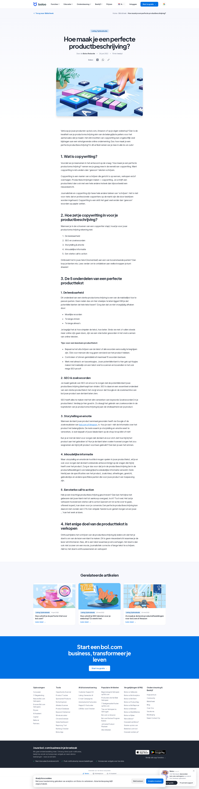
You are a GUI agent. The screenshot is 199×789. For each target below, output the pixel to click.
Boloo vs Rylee (129, 715)
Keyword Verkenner (63, 712)
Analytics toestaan (155, 781)
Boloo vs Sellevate (130, 692)
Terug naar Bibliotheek (44, 13)
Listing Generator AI (86, 695)
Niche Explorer (61, 702)
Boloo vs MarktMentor (132, 712)
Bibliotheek (123, 13)
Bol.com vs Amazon (108, 715)
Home (115, 13)
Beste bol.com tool (130, 729)
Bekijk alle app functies (156, 758)
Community (151, 698)
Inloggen (133, 4)
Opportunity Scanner (63, 692)
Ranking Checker (62, 729)
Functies (54, 4)
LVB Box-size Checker (87, 709)
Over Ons (150, 708)
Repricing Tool (61, 725)
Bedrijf (98, 4)
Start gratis (169, 783)
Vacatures (150, 711)
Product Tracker (62, 695)
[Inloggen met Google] (164, 4)
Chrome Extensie (62, 719)
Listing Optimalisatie (100, 31)
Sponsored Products (63, 699)
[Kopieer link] (108, 60)
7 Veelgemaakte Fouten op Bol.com (110, 704)
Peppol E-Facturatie (86, 705)
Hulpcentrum (151, 695)
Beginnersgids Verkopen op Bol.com (110, 693)
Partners (36, 723)
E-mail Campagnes (85, 699)
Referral (36, 720)
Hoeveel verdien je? (131, 732)
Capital (35, 717)
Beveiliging (151, 715)
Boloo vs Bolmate (130, 709)
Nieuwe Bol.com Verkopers (39, 700)
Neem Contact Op (153, 718)
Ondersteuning (83, 4)
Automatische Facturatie (87, 702)
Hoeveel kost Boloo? (131, 722)
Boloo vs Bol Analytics (132, 695)
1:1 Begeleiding (38, 695)
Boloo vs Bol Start (130, 699)
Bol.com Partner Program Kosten (110, 719)
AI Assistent (37, 713)
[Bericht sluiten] (193, 770)
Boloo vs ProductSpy (131, 702)
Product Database (62, 709)
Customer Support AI (86, 692)
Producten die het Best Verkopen (109, 699)
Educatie (67, 4)
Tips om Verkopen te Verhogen (108, 710)
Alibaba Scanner (62, 705)
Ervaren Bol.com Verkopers (39, 705)
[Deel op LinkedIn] (97, 60)
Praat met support (186, 783)
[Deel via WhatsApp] (103, 60)
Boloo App (59, 732)
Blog (148, 705)
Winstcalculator (61, 715)
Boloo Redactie (89, 54)
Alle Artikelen (106, 730)
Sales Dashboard (62, 722)
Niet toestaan (138, 781)
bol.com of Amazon (88, 424)
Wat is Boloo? (128, 719)
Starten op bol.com (131, 725)
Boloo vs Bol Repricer (131, 705)
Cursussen (37, 692)
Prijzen (109, 4)
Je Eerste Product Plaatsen (107, 725)
